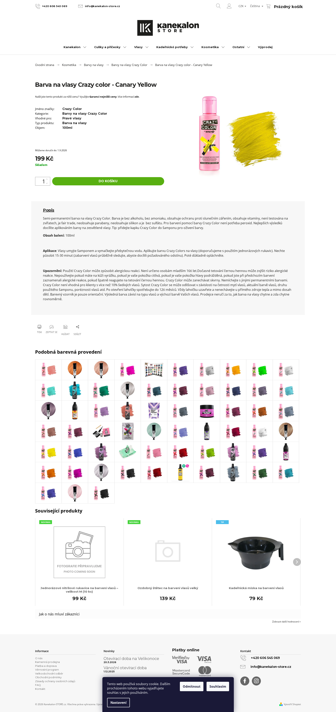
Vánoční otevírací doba (125, 668)
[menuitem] (75, 47)
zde (137, 96)
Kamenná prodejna (47, 661)
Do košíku (108, 181)
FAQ (38, 684)
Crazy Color (72, 109)
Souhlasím (217, 686)
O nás (38, 658)
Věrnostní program (47, 669)
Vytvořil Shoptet (292, 704)
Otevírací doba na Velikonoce (131, 658)
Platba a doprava (46, 665)
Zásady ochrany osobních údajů (55, 681)
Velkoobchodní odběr (49, 673)
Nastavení (118, 702)
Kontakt (40, 688)
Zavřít (55, 316)
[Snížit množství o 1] (47, 183)
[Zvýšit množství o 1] (47, 179)
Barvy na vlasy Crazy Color (84, 113)
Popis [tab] (48, 210)
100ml (67, 128)
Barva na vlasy (74, 123)
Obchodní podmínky (48, 677)
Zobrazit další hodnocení (285, 621)
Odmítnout (191, 686)
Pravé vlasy (71, 118)
